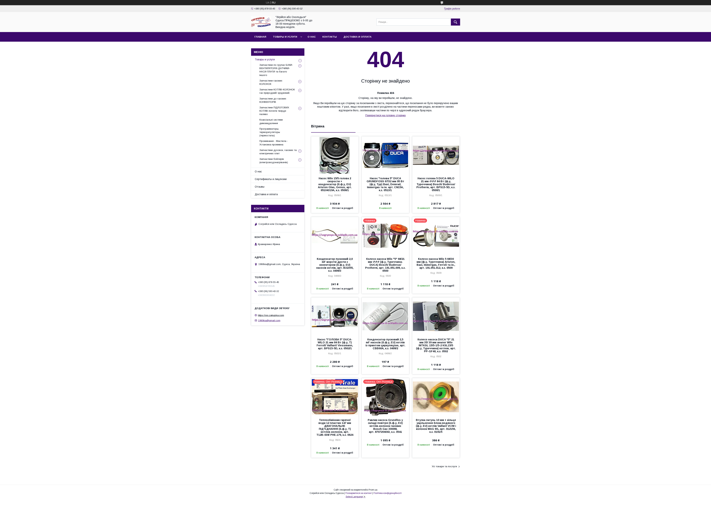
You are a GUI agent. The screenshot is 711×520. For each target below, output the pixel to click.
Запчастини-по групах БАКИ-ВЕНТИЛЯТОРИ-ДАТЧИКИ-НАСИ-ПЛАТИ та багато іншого (276, 70)
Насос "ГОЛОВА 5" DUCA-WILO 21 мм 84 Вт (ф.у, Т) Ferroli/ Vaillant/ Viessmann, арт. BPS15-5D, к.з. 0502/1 (335, 344)
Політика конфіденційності (387, 493)
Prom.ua (373, 490)
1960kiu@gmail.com (269, 320)
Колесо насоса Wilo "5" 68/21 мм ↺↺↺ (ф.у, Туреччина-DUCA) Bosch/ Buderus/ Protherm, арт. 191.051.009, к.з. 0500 (385, 264)
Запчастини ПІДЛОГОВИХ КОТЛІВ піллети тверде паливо (274, 111)
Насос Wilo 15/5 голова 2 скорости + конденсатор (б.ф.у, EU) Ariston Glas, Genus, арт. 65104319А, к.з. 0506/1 (335, 184)
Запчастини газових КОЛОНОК (270, 82)
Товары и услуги (285, 36)
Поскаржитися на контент (358, 493)
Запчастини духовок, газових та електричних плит (278, 152)
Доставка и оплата (357, 36)
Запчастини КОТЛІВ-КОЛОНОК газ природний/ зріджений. (277, 91)
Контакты (329, 36)
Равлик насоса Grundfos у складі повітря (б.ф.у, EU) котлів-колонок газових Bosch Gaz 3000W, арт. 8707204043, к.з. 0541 (385, 426)
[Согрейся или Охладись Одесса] (261, 26)
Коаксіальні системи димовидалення (271, 121)
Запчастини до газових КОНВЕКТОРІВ (272, 100)
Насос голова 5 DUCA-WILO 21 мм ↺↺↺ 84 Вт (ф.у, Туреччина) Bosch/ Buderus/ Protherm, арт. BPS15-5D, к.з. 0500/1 (435, 184)
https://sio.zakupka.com (271, 315)
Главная (260, 36)
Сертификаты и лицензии (271, 179)
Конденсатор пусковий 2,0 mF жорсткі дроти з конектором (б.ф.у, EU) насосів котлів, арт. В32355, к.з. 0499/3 (334, 264)
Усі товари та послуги (444, 466)
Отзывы (259, 186)
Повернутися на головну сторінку (385, 115)
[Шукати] (455, 22)
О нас (312, 36)
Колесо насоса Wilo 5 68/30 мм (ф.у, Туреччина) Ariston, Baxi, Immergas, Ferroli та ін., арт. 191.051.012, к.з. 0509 (436, 263)
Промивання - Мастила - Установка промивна (273, 143)
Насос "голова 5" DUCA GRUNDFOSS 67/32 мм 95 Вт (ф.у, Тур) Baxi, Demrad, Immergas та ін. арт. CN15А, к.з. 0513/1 (385, 184)
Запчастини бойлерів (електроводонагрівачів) (273, 161)
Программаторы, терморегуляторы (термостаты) (269, 132)
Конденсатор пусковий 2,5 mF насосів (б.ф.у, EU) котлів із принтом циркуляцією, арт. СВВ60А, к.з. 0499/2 (385, 344)
